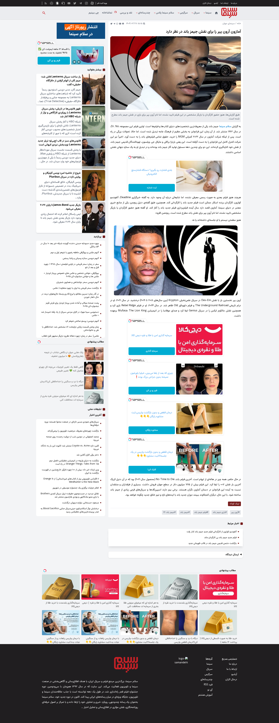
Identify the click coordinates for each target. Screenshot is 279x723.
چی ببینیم (94, 13)
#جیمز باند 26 (169, 512)
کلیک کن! (152, 469)
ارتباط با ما (224, 3)
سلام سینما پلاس (165, 13)
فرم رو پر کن (151, 390)
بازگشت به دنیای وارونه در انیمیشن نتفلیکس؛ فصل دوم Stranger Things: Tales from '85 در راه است (74, 462)
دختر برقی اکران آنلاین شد (88, 455)
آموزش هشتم (205, 695)
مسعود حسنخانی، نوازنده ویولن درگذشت (80, 502)
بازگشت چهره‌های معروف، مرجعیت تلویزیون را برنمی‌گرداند (73, 431)
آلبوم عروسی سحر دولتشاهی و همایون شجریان (77, 282)
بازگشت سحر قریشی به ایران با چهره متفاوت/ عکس (76, 288)
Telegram (114, 23)
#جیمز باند (185, 512)
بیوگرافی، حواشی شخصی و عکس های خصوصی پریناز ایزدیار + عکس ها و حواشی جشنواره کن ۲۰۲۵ (71, 275)
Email (120, 23)
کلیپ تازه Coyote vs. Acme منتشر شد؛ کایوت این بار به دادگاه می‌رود (70, 447)
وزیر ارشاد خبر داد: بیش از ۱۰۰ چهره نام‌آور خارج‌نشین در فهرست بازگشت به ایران (70, 471)
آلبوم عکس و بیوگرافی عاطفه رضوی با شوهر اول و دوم (75, 252)
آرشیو (216, 3)
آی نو (209, 690)
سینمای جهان (228, 23)
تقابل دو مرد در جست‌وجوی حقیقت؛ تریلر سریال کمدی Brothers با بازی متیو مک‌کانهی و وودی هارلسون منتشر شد (70, 495)
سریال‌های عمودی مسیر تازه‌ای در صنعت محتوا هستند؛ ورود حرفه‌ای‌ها (71, 423)
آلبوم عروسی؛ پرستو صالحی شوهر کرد (82, 321)
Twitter (111, 23)
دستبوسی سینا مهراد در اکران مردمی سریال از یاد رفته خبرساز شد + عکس (70, 314)
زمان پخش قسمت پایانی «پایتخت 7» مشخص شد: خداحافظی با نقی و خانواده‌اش (70, 328)
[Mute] (79, 62)
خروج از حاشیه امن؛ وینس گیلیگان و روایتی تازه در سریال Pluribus (62, 175)
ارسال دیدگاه (232, 555)
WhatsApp (117, 23)
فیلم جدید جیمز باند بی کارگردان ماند (220, 537)
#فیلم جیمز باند (201, 512)
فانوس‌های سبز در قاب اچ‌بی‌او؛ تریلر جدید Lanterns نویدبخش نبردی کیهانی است (59, 143)
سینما (209, 13)
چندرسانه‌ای (144, 13)
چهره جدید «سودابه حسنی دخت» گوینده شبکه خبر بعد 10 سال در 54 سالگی (70, 245)
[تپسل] (129, 157)
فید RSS (208, 685)
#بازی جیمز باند (220, 512)
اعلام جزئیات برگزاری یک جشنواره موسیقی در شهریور (75, 488)
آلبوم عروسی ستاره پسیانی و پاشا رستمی (81, 258)
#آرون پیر (235, 512)
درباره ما (234, 3)
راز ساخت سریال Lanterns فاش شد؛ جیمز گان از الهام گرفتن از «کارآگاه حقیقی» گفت (61, 81)
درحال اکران (207, 3)
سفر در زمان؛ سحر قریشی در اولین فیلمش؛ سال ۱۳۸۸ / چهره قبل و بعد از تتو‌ (71, 266)
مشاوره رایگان (151, 430)
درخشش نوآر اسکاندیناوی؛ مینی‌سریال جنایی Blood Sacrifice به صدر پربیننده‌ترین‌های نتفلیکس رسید (70, 510)
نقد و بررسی (126, 13)
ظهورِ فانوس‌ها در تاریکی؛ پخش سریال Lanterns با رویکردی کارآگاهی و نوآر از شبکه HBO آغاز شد (61, 113)
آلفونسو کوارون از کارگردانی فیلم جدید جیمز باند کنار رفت (212, 531)
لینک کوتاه (234, 504)
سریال (197, 13)
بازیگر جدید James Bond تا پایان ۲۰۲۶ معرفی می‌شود (60, 207)
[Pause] (74, 62)
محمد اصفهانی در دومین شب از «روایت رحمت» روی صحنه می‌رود (72, 438)
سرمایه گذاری (152, 351)
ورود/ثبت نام (102, 3)
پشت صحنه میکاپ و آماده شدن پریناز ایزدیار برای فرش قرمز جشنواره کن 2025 (72, 304)
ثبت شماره (152, 188)
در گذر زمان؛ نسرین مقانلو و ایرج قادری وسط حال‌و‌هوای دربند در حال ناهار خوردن (70, 295)
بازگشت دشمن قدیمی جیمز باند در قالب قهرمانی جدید (212, 543)
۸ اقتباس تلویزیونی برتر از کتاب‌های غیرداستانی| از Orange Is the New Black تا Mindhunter (71, 480)
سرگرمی (184, 13)
